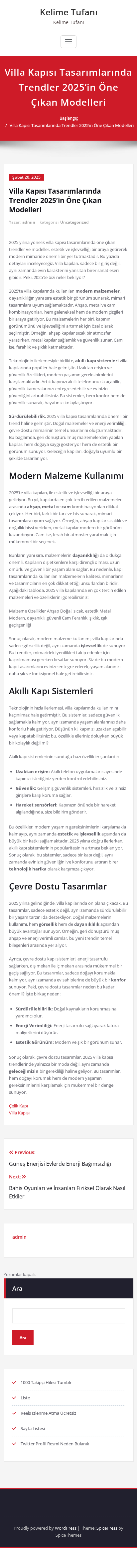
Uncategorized (74, 222)
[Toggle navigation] (68, 41)
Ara (17, 1288)
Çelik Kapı (18, 1106)
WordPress (65, 1528)
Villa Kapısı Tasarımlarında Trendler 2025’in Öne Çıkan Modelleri (72, 125)
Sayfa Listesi (33, 1428)
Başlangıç (69, 118)
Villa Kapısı (19, 1113)
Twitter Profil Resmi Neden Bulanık (55, 1444)
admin (28, 222)
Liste (25, 1398)
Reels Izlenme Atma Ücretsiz (48, 1413)
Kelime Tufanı (68, 12)
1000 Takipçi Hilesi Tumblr (46, 1382)
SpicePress (106, 1528)
